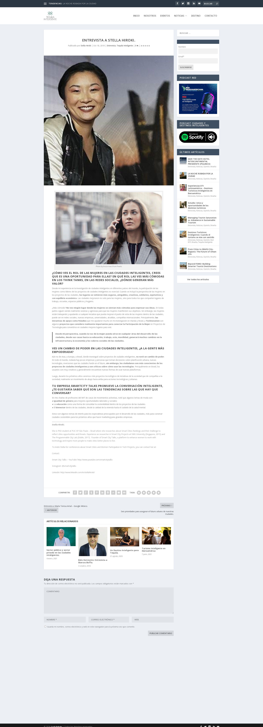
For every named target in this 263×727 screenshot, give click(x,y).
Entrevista (111, 45)
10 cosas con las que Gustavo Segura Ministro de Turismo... (89, 3)
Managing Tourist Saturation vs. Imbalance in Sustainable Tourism (202, 220)
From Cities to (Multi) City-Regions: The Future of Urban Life (202, 251)
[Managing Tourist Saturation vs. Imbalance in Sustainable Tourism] (183, 219)
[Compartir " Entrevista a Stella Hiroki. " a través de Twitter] (80, 492)
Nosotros (150, 16)
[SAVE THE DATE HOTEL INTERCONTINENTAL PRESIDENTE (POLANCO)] (183, 160)
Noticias (179, 16)
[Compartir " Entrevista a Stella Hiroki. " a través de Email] (119, 492)
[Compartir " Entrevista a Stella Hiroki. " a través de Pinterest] (97, 492)
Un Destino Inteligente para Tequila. (124, 551)
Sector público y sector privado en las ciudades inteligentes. (59, 552)
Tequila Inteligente (125, 45)
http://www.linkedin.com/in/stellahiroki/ (77, 472)
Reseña (213, 166)
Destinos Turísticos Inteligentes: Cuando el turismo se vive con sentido (201, 235)
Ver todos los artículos (198, 279)
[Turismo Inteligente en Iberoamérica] (156, 535)
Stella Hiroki (86, 45)
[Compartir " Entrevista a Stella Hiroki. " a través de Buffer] (108, 492)
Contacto (211, 16)
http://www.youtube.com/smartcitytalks (95, 459)
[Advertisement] (126, 680)
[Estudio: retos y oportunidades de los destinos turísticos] (183, 204)
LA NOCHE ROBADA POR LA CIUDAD (200, 174)
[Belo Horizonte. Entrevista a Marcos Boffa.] (92, 541)
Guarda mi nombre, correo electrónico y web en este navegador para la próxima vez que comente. (91, 626)
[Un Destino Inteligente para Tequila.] (124, 536)
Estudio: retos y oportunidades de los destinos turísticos (198, 205)
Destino (196, 16)
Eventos (165, 16)
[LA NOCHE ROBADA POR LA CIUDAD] (183, 175)
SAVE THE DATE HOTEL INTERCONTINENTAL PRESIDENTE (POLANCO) (199, 161)
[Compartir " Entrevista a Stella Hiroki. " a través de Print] (124, 492)
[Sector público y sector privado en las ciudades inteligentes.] (61, 536)
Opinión (206, 166)
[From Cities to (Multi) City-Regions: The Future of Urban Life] (183, 251)
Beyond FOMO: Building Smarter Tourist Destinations (202, 265)
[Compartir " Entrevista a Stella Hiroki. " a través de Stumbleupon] (113, 492)
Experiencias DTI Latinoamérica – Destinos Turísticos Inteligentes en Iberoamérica (200, 189)
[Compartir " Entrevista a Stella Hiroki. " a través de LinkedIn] (102, 492)
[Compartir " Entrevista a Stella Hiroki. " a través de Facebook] (75, 492)
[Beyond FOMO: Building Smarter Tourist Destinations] (183, 265)
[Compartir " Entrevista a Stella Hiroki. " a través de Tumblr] (91, 492)
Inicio (136, 16)
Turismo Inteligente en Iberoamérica (153, 549)
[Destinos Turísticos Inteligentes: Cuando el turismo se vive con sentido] (183, 234)
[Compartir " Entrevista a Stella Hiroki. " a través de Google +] (86, 492)
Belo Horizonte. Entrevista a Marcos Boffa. (92, 561)
